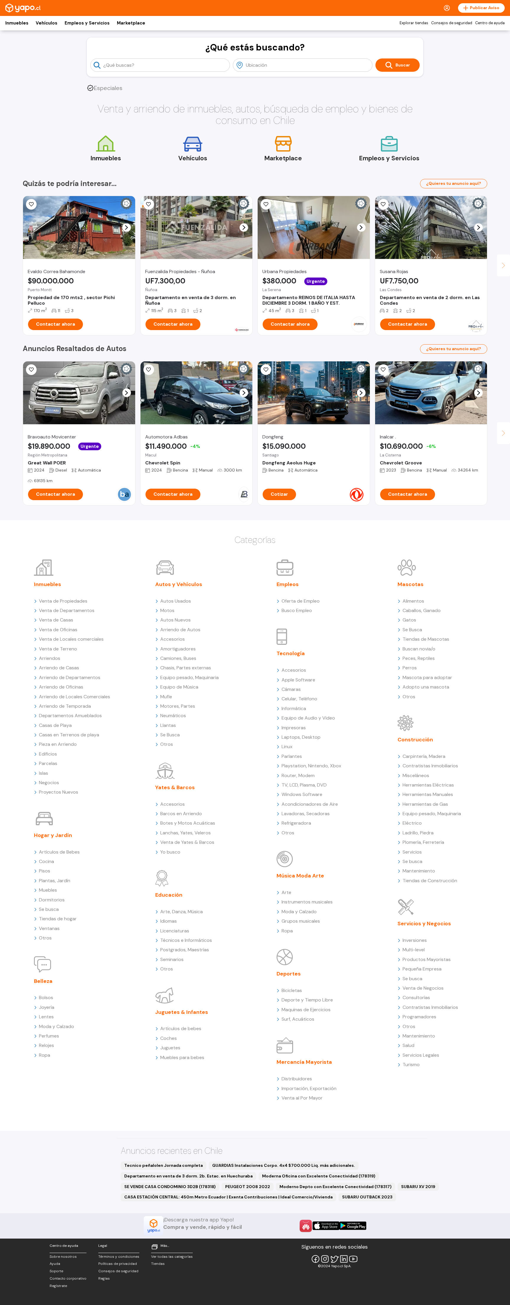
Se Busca (170, 735)
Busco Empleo (297, 610)
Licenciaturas (174, 931)
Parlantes (292, 756)
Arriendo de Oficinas (61, 687)
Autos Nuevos (175, 620)
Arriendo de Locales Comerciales (74, 697)
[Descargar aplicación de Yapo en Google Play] (352, 1225)
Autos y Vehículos (178, 584)
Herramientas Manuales (428, 794)
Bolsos (46, 997)
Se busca (49, 909)
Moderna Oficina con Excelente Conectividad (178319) (318, 1176)
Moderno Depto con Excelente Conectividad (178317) (335, 1186)
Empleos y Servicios (87, 23)
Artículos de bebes (180, 1028)
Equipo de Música (179, 687)
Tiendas (158, 1263)
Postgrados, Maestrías (184, 950)
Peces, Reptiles (419, 658)
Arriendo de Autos (180, 630)
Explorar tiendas (414, 23)
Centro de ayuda (490, 23)
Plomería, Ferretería (423, 842)
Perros (410, 668)
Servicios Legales (421, 1055)
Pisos (44, 871)
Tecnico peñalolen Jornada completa (163, 1165)
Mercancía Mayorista (304, 1062)
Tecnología (291, 653)
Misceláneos (416, 775)
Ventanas (49, 928)
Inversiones (415, 940)
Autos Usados (175, 601)
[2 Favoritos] (31, 204)
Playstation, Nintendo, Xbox (311, 766)
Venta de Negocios (423, 988)
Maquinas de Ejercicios (306, 1010)
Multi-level (414, 950)
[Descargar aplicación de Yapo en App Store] (326, 1225)
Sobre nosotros (63, 1256)
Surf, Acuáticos (298, 1019)
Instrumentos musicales (307, 902)
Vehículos (46, 23)
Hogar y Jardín (53, 835)
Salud (408, 1045)
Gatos (409, 620)
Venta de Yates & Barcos (187, 842)
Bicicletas (292, 990)
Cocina (46, 861)
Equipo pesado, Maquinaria (189, 677)
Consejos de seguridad (451, 23)
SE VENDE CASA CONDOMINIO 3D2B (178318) (170, 1186)
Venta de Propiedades (63, 601)
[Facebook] (315, 1259)
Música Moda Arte (300, 875)
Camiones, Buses (178, 658)
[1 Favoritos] (383, 204)
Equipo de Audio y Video (308, 718)
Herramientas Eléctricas (428, 785)
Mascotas (411, 584)
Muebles (48, 890)
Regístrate (58, 1285)
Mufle (166, 697)
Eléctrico (412, 823)
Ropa (44, 1055)
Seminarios (172, 959)
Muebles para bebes (182, 1057)
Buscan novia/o (419, 649)
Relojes (46, 1045)
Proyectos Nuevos (58, 792)
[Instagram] (325, 1259)
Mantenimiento (419, 871)
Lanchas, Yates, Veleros (185, 833)
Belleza (43, 981)
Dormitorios (52, 900)
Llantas (168, 725)
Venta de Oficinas (58, 630)
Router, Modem (298, 775)
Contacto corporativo (68, 1278)
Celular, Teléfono (299, 699)
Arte (286, 892)
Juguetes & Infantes (181, 1012)
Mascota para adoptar (427, 677)
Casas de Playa (55, 725)
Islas (43, 773)
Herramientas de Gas (425, 804)
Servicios (412, 852)
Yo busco (170, 852)
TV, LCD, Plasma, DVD (304, 785)
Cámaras (291, 689)
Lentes (46, 1017)
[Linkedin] (344, 1259)
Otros (45, 938)
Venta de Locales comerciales (71, 639)
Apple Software (298, 680)
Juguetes (170, 1048)
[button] (126, 227)
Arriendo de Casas (59, 668)
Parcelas (48, 763)
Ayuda (55, 1263)
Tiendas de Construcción (430, 880)
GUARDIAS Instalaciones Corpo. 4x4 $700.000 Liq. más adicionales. (283, 1165)
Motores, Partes (177, 706)
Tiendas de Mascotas (426, 639)
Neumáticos (173, 715)
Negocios (49, 782)
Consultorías (416, 997)
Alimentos (413, 601)
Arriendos (49, 658)
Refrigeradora (296, 823)
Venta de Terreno (58, 649)
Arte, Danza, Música (181, 911)
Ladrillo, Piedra (418, 833)
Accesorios (172, 639)
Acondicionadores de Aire (310, 804)
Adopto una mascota (426, 687)
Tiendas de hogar (58, 919)
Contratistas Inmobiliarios (430, 766)
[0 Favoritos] (148, 204)
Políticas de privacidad (117, 1263)
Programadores (419, 1017)
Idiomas (168, 921)
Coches (168, 1038)
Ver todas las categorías (172, 1256)
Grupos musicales (301, 921)
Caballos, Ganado (422, 610)
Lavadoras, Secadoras (306, 813)
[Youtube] (353, 1259)
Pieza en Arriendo (58, 744)
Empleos (288, 584)
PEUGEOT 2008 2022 (247, 1186)
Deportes (289, 973)
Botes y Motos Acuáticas (187, 823)
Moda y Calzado (56, 1026)
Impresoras (294, 728)
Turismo (411, 1064)
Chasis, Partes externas (185, 668)
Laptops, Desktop (301, 737)
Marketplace (131, 23)
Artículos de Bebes (59, 852)
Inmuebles (16, 23)
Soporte (56, 1271)
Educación (168, 894)
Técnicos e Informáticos (186, 940)
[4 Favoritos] (383, 369)
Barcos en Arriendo (181, 813)
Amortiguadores (178, 649)
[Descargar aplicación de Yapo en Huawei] (306, 1226)
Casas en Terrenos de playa (69, 735)
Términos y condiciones (118, 1256)
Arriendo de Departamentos (69, 677)
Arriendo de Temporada (65, 706)
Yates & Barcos (175, 787)
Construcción (415, 739)
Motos (167, 610)
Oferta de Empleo (301, 601)
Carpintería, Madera (424, 756)
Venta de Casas (56, 620)
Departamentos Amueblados (70, 715)
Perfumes (49, 1036)
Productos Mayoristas (427, 959)
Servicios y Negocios (424, 923)
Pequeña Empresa (422, 969)
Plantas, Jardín (54, 880)
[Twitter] (334, 1259)
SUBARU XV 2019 (418, 1186)
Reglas (104, 1278)
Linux (287, 746)
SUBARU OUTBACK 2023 (367, 1197)
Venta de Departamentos (66, 610)
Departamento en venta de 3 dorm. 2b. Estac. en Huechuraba (188, 1176)
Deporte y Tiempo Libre (307, 1000)
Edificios (48, 754)
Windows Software (302, 794)
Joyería (46, 1007)
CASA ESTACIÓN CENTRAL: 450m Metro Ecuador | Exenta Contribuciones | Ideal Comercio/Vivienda (228, 1197)
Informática (294, 708)
